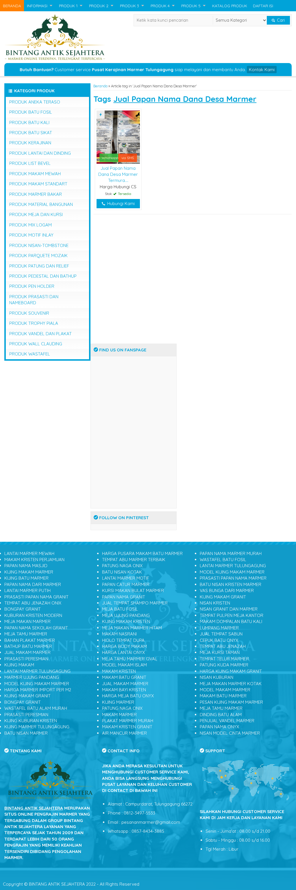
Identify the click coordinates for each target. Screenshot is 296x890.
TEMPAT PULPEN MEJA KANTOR (231, 615)
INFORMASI (37, 5)
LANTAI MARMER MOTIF (125, 578)
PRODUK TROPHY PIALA (33, 323)
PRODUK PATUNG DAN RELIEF (39, 266)
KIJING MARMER (118, 702)
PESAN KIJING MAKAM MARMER (231, 702)
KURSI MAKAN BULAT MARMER (133, 590)
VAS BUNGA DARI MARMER (227, 590)
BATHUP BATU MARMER (28, 646)
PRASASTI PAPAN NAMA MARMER (233, 578)
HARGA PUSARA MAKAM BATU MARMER (142, 553)
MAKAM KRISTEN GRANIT (127, 726)
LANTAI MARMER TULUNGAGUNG (37, 671)
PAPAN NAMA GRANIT (123, 597)
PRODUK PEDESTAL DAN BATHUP (43, 276)
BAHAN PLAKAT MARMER (29, 640)
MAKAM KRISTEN (119, 671)
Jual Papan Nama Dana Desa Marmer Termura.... (118, 174)
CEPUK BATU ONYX (219, 640)
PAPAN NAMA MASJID (25, 565)
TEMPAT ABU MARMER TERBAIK (133, 559)
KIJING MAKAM (19, 665)
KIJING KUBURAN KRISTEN (30, 720)
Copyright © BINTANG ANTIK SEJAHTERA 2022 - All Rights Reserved (71, 884)
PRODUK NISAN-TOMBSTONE (39, 245)
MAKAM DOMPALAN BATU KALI (231, 621)
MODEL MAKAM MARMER (225, 689)
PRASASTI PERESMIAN (26, 658)
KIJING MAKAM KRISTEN (126, 621)
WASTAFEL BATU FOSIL (223, 559)
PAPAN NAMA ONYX (219, 726)
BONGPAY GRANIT (22, 609)
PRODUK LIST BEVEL (30, 163)
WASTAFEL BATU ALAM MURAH (35, 708)
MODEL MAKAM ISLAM (124, 665)
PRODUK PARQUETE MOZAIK (38, 255)
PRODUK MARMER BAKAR (35, 194)
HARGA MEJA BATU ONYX (128, 696)
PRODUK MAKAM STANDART (38, 184)
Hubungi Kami (120, 203)
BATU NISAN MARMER (26, 733)
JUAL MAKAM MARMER (27, 652)
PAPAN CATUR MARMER (125, 584)
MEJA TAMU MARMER (25, 634)
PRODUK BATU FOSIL (30, 112)
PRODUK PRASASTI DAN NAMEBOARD (33, 299)
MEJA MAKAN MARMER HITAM (132, 628)
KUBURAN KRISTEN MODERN (33, 615)
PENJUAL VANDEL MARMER (227, 720)
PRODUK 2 (98, 5)
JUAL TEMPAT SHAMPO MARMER (135, 603)
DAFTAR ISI (263, 5)
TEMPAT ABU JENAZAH (223, 646)
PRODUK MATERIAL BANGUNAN (41, 204)
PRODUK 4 (160, 5)
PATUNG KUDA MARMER (224, 665)
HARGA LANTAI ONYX (123, 652)
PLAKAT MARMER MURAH (127, 720)
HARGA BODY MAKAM (124, 646)
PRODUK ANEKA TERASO (34, 102)
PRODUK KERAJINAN (30, 142)
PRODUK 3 (129, 5)
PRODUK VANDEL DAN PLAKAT (40, 333)
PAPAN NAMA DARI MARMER (32, 584)
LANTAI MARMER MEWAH (29, 553)
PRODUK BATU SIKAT (30, 132)
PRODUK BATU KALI (29, 122)
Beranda (100, 86)
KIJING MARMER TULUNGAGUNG (36, 726)
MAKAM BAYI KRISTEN (124, 689)
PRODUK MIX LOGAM (30, 225)
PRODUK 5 (191, 5)
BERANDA (12, 5)
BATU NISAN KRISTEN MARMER (230, 584)
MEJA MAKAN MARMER (27, 621)
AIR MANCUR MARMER (124, 733)
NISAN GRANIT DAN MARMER (229, 609)
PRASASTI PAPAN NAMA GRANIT (36, 597)
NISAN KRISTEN (215, 603)
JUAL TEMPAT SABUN (221, 634)
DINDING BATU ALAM (221, 714)
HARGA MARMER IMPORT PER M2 (37, 689)
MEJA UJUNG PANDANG (126, 615)
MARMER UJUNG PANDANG (31, 677)
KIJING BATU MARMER (26, 578)
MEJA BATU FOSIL (120, 609)
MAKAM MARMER (119, 714)
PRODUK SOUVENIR (29, 313)
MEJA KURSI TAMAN (220, 652)
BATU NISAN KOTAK (122, 572)
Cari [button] (280, 20)
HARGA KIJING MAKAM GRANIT (231, 671)
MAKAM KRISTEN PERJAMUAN (34, 559)
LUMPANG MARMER (219, 628)
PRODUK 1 (68, 5)
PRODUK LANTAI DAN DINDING (40, 153)
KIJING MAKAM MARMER (28, 572)
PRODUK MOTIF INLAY (31, 235)
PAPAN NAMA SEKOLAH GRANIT (36, 628)
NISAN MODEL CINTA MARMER (230, 733)
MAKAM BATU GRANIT (124, 677)
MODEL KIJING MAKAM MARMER (36, 683)
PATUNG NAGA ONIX (122, 565)
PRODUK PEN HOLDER (31, 286)
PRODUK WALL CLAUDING (35, 344)
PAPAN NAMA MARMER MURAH (231, 553)
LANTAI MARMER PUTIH (27, 590)
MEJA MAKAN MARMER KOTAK (231, 683)
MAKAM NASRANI (119, 634)
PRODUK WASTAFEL (29, 354)
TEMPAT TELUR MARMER (224, 658)
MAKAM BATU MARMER (223, 696)
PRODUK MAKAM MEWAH (35, 173)
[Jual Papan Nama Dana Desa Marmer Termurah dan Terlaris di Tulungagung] (118, 136)
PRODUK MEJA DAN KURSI (36, 214)
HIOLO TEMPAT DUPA (123, 640)
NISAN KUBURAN (216, 677)
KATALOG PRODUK (229, 5)
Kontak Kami (262, 69)
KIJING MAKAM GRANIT (27, 696)
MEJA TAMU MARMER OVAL (129, 658)
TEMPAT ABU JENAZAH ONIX (32, 603)
